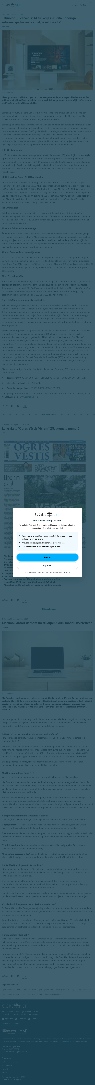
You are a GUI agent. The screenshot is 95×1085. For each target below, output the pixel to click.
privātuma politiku (54, 528)
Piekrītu (47, 557)
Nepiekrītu (47, 565)
